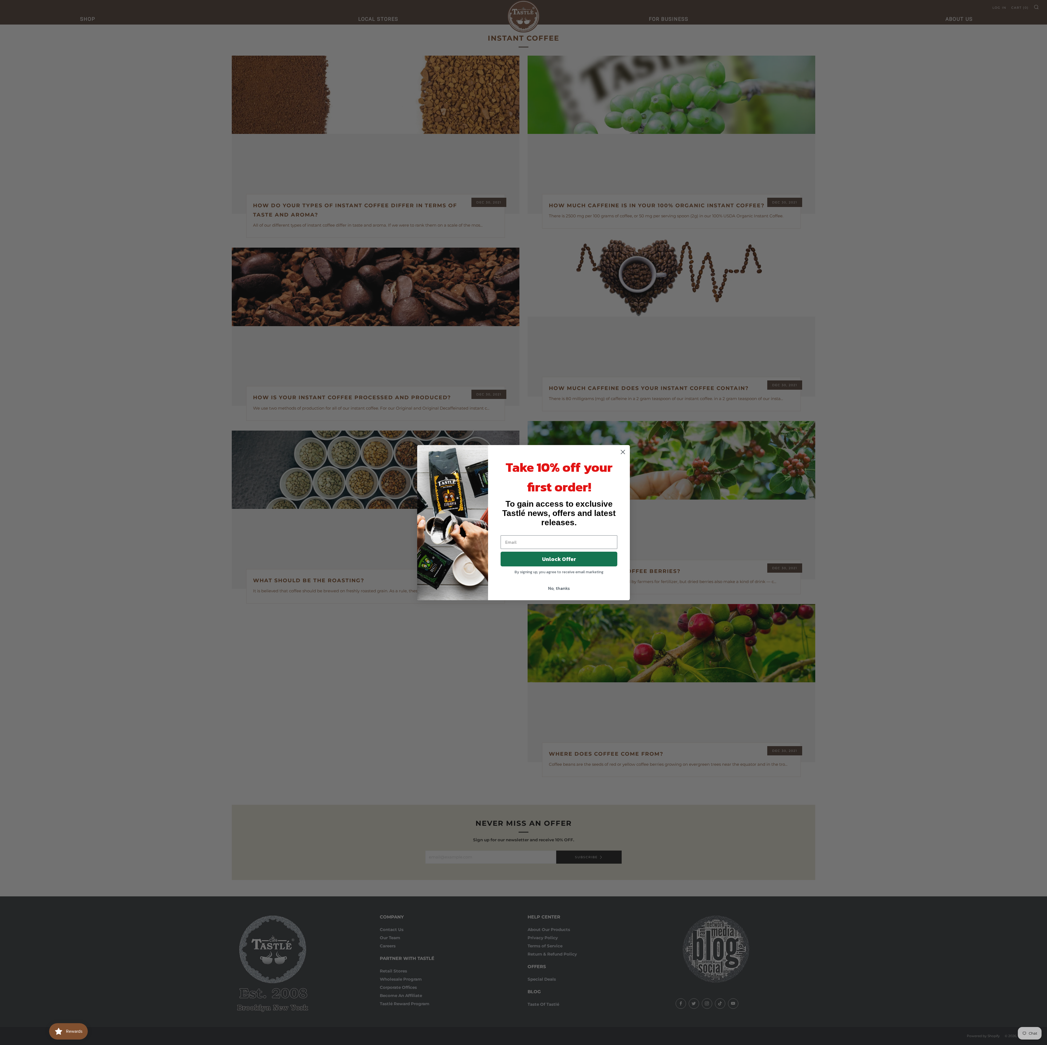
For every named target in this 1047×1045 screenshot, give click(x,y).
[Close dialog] (623, 452)
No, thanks (559, 588)
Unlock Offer (559, 559)
